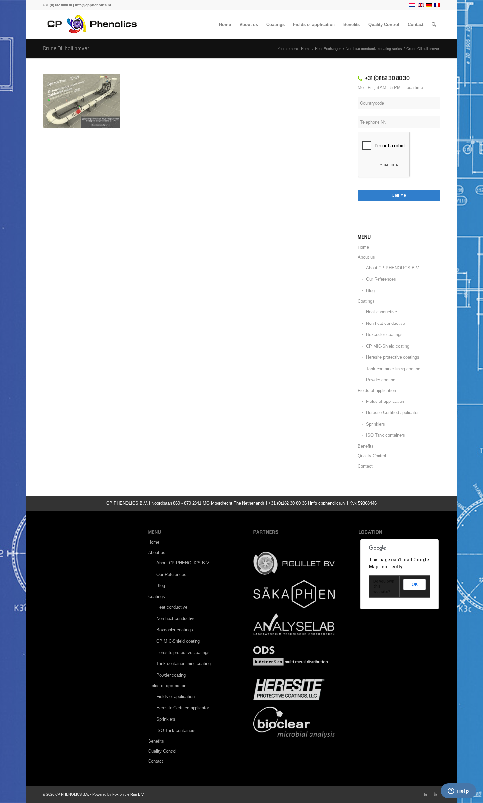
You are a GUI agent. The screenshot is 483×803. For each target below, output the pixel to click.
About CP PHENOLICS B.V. (393, 267)
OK (415, 584)
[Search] (433, 24)
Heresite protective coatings (392, 357)
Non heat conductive (385, 323)
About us (366, 257)
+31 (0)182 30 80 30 (387, 78)
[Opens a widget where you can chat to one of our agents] (458, 791)
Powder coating (380, 379)
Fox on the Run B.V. (128, 794)
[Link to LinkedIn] (425, 794)
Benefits (366, 446)
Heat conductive (381, 311)
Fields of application (377, 390)
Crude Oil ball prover (66, 48)
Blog (370, 290)
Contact (365, 466)
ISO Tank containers (385, 435)
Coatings (366, 301)
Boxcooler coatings (384, 334)
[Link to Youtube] (435, 794)
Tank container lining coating (393, 368)
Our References (381, 279)
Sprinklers (375, 424)
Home (363, 247)
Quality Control (372, 455)
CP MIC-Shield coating (387, 346)
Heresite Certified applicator (392, 412)
